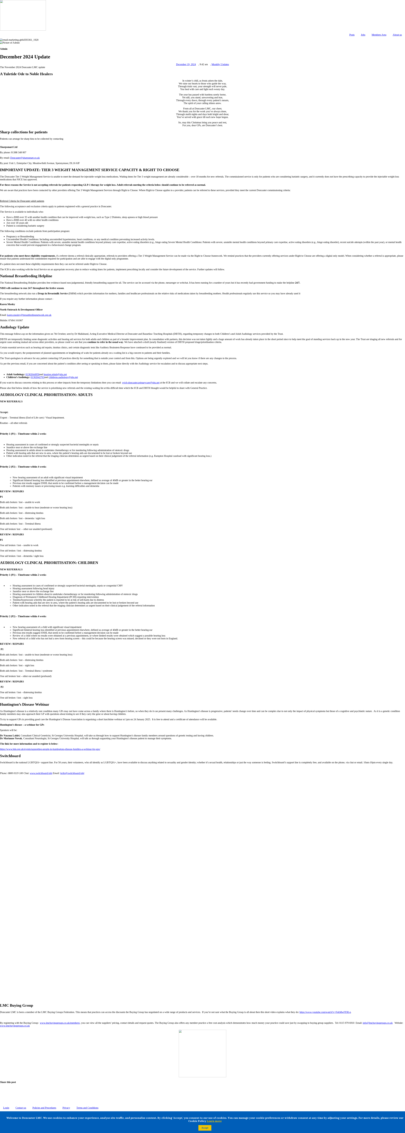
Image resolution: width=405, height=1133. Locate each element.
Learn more (214, 1121)
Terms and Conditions (87, 1107)
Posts (352, 34)
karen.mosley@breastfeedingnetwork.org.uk (29, 315)
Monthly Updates (220, 64)
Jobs (363, 34)
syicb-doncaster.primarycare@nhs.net (140, 382)
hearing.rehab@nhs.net (55, 374)
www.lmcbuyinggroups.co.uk (15, 1025)
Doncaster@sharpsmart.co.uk (25, 157)
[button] (202, 1088)
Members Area (379, 34)
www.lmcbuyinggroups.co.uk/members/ (60, 1023)
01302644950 (32, 374)
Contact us (21, 1107)
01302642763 (37, 377)
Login (6, 1107)
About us (397, 34)
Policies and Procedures (44, 1107)
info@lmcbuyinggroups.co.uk (378, 1023)
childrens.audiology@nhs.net (63, 377)
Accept (205, 1128)
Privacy (66, 1107)
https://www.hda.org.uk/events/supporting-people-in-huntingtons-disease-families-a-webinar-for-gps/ (50, 749)
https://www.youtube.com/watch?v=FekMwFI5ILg (325, 1012)
